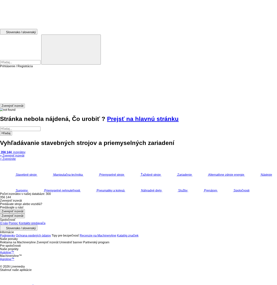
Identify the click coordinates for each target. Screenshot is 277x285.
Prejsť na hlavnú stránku (143, 118)
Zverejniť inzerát (12, 211)
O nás (4, 223)
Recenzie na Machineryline (98, 235)
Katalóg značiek (127, 235)
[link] (138, 197)
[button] (138, 86)
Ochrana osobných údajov (33, 235)
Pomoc (13, 223)
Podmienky (7, 235)
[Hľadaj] (71, 50)
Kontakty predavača (32, 223)
